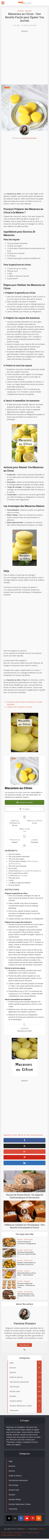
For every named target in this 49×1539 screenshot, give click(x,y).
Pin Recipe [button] (26, 809)
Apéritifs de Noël (11, 1135)
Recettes (28, 11)
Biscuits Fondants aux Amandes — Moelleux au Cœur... (26, 1285)
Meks (26, 1529)
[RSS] (38, 1518)
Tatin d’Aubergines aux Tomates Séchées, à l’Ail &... (26, 1296)
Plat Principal (28, 1239)
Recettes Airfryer (20, 1532)
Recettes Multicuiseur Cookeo (11, 1535)
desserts (20, 11)
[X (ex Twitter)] (15, 1518)
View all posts (24, 1345)
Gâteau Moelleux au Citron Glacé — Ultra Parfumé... (26, 1274)
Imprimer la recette (25, 802)
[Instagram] (9, 1518)
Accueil (3, 1532)
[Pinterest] (32, 1518)
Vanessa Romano (30, 25)
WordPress (41, 1529)
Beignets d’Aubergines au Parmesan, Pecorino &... (26, 1263)
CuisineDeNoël (37, 1135)
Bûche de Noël (24, 1135)
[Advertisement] (24, 56)
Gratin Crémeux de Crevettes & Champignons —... (26, 1243)
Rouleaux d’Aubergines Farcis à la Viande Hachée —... (26, 1254)
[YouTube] (27, 1518)
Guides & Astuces (33, 1532)
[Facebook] (21, 1518)
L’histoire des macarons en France (19, 707)
